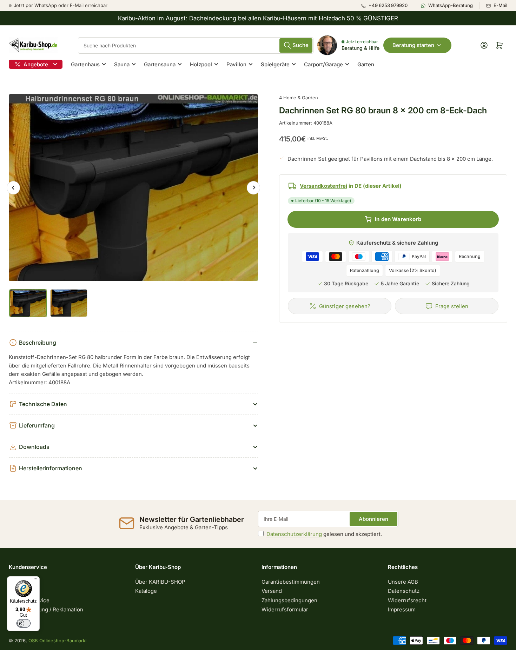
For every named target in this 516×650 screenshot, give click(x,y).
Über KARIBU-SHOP (160, 581)
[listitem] (387, 5)
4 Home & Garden (298, 97)
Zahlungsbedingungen (289, 600)
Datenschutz (403, 591)
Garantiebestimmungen (291, 581)
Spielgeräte (275, 64)
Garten (365, 64)
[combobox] (195, 45)
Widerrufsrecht (407, 600)
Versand (272, 591)
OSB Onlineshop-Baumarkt (57, 640)
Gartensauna (160, 64)
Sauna (122, 64)
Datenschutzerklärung (294, 534)
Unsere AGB (403, 581)
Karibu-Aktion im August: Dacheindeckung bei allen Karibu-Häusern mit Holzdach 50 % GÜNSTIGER (258, 18)
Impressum (402, 609)
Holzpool (201, 64)
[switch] (23, 623)
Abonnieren (373, 519)
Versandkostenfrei (323, 186)
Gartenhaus (85, 64)
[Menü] (35, 580)
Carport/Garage (323, 64)
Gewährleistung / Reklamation (46, 609)
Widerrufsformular (285, 609)
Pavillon (236, 64)
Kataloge (146, 591)
